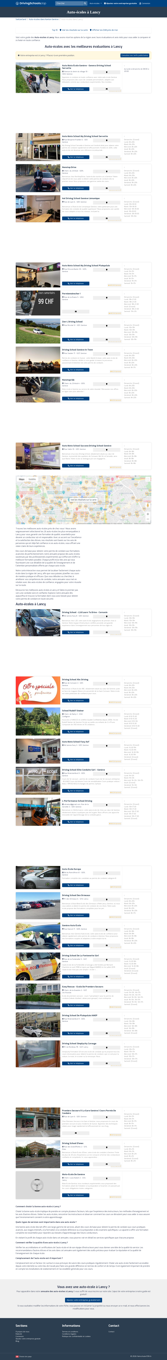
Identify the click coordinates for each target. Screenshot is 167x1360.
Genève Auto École (71, 925)
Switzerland (21, 19)
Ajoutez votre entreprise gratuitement (83, 1300)
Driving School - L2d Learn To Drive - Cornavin (84, 612)
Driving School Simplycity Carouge (79, 1043)
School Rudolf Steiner (73, 710)
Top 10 (54, 30)
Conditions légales (69, 1334)
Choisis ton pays (25, 1356)
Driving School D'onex (72, 1143)
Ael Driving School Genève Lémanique (81, 198)
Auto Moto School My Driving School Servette (85, 136)
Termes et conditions (70, 1332)
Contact (111, 1332)
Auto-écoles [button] (95, 3)
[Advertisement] (83, 113)
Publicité (19, 1334)
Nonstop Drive (69, 167)
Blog (17, 1341)
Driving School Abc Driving (75, 679)
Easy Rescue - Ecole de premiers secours (82, 986)
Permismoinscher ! (71, 293)
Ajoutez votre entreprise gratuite (121, 3)
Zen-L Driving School (72, 321)
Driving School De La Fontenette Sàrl (80, 955)
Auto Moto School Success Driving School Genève (86, 445)
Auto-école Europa (71, 869)
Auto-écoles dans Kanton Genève (44, 19)
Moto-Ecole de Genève (73, 1174)
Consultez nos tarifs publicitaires (135, 55)
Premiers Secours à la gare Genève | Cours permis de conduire (89, 1111)
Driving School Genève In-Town (77, 349)
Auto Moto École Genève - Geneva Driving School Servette (86, 66)
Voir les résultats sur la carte (83, 500)
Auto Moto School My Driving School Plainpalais (86, 265)
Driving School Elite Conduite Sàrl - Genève (83, 769)
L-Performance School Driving (77, 801)
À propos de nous (22, 1332)
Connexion (145, 3)
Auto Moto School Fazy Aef (75, 741)
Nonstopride (68, 379)
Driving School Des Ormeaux (76, 895)
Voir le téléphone (77, 89)
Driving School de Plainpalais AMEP (79, 1015)
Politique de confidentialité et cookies (76, 1336)
